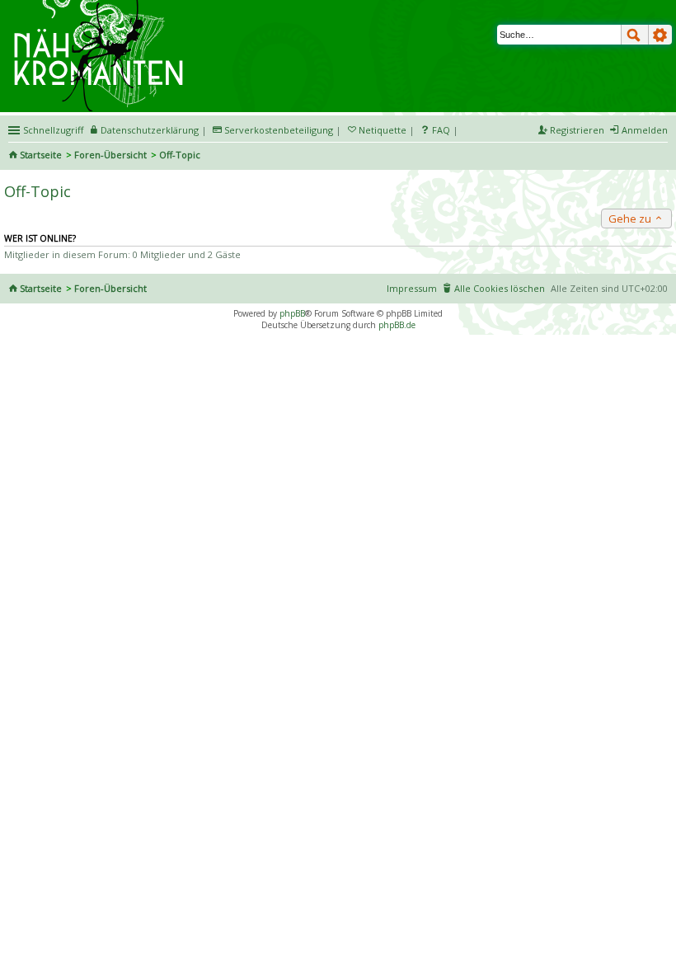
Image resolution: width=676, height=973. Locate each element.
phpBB (292, 313)
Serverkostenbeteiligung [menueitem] (278, 130)
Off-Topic (37, 191)
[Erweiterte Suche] (660, 35)
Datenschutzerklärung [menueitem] (150, 130)
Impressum (412, 288)
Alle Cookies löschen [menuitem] (499, 288)
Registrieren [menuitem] (577, 130)
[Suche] (635, 35)
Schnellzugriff (53, 130)
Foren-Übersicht (110, 154)
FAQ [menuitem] (441, 130)
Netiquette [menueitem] (382, 130)
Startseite (41, 154)
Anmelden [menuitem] (645, 130)
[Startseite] (101, 6)
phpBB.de (396, 325)
